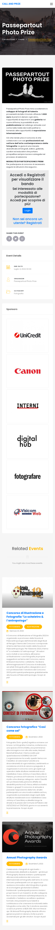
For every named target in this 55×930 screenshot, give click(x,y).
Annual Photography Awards (26, 857)
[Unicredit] (27, 335)
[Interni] (27, 406)
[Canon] (27, 371)
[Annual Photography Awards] (27, 837)
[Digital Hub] (27, 441)
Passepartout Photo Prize (25, 281)
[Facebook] (9, 238)
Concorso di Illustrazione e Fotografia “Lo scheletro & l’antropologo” (25, 616)
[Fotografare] (27, 476)
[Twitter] (15, 238)
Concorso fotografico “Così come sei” (26, 729)
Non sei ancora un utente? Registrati (27, 221)
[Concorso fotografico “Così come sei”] (27, 706)
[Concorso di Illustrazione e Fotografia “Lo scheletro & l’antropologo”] (27, 592)
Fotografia (18, 293)
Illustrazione (33, 627)
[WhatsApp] (22, 238)
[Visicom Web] (27, 512)
